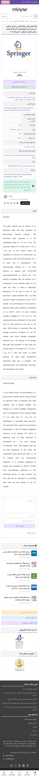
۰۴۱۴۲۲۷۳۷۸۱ (9, 756)
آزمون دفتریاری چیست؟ (29, 689)
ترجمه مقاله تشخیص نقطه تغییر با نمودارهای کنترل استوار (18, 576)
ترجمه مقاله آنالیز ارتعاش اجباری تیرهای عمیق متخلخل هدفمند (17, 598)
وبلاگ (34, 727)
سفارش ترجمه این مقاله (19, 87)
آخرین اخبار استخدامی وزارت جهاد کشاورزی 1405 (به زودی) (19, 703)
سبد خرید (5, 2)
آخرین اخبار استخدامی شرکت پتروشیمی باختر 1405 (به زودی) (20, 708)
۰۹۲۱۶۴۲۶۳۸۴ (9, 759)
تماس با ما (33, 735)
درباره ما (34, 731)
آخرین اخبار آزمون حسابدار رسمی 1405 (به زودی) (22, 699)
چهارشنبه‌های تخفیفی (30, 719)
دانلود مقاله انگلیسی (19, 82)
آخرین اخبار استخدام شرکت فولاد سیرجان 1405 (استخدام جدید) (20, 694)
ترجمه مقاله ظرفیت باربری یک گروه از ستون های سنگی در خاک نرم (18, 587)
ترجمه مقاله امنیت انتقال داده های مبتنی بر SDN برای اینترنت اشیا (16, 553)
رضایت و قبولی (32, 723)
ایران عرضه (33, 21)
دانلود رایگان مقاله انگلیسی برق (19, 21)
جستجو (4, 16)
